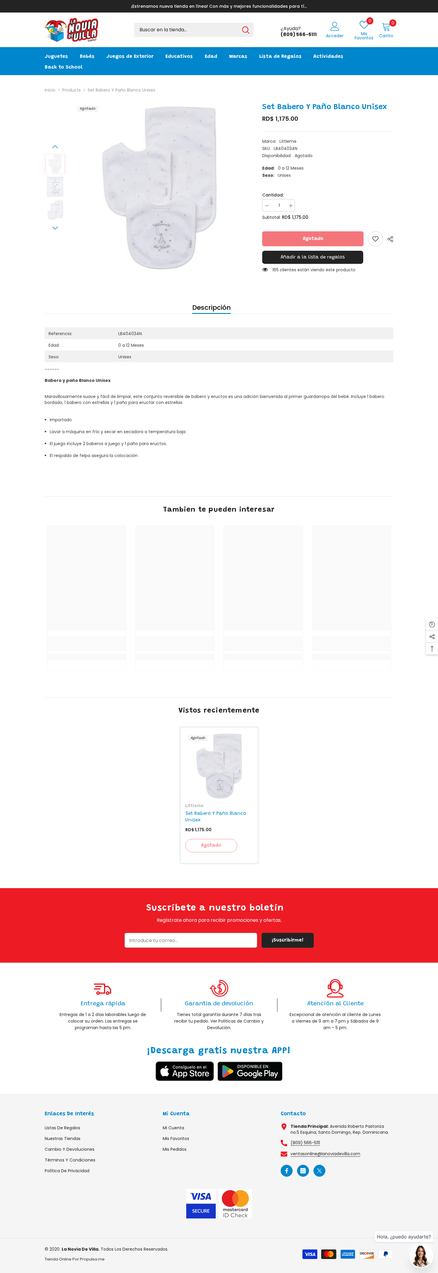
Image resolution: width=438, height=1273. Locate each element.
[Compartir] (388, 239)
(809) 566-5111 (305, 1143)
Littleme (287, 141)
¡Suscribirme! (287, 940)
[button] (55, 146)
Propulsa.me (92, 1259)
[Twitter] (319, 1171)
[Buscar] (194, 30)
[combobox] (186, 30)
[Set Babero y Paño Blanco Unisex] (219, 766)
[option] (159, 188)
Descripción (211, 307)
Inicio (50, 90)
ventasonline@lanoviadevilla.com (325, 1154)
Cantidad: (273, 195)
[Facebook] (287, 1171)
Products (71, 90)
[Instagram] (303, 1171)
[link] (375, 238)
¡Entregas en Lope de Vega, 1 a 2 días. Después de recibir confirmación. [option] (219, 6)
